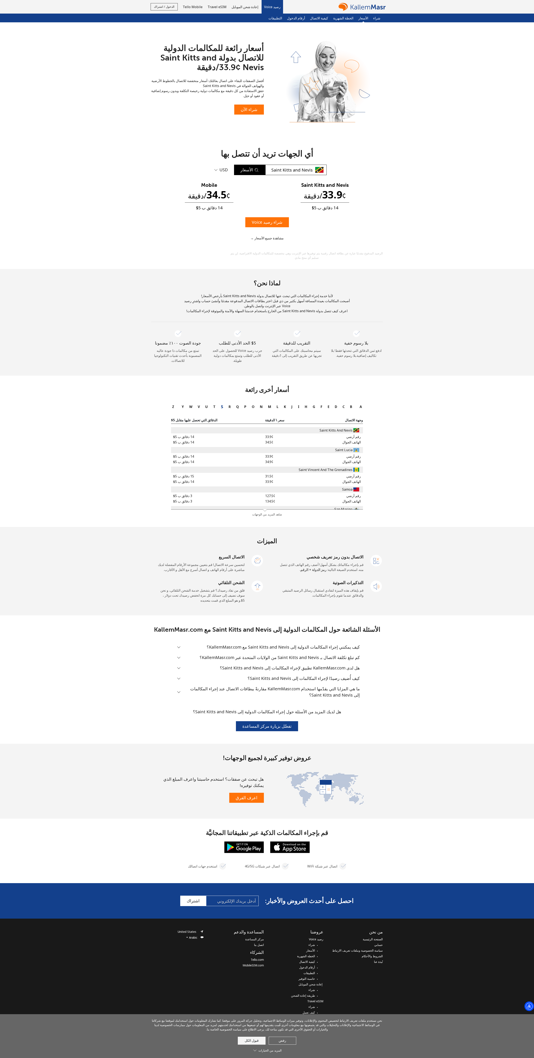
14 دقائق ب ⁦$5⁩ (183, 436)
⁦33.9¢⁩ (269, 436)
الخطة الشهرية (343, 18)
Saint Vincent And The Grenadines (326, 469)
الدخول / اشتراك (164, 7)
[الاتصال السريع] (257, 560)
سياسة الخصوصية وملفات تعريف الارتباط (357, 950)
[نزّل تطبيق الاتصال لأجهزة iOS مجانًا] (290, 847)
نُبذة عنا (378, 962)
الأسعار (310, 950)
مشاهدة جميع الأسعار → (267, 238)
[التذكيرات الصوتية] (376, 586)
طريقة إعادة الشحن (303, 995)
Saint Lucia (344, 450)
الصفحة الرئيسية (373, 939)
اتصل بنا (259, 945)
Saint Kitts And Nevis (336, 430)
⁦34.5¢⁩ (269, 442)
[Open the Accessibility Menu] (529, 1006)
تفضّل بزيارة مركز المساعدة (267, 726)
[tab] (359, 407)
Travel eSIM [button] (217, 7)
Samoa (347, 489)
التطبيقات (275, 18)
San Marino (343, 509)
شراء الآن (249, 109)
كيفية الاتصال (319, 18)
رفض (282, 1040)
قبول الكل (252, 1040)
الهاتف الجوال (351, 442)
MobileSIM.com (253, 965)
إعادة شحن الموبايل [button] (245, 7)
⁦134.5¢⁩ (270, 501)
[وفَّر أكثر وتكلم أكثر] (325, 789)
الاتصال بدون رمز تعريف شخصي (335, 557)
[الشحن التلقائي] (257, 586)
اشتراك (193, 901)
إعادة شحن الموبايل (310, 984)
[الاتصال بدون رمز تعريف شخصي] (376, 560)
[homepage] (361, 7)
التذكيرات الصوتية (348, 582)
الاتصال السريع (232, 557)
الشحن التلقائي (231, 582)
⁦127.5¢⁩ (270, 496)
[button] (272, 7)
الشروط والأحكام (372, 956)
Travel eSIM (315, 1001)
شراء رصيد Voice (267, 222)
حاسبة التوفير (306, 979)
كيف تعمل (308, 1012)
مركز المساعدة (254, 939)
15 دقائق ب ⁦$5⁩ (183, 476)
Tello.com (257, 960)
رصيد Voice (316, 939)
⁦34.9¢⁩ (269, 462)
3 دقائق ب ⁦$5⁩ (182, 496)
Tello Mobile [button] (193, 7)
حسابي (378, 945)
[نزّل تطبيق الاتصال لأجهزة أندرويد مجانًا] (244, 847)
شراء (376, 18)
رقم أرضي (353, 436)
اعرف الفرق (246, 797)
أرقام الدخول (296, 18)
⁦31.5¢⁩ (269, 476)
